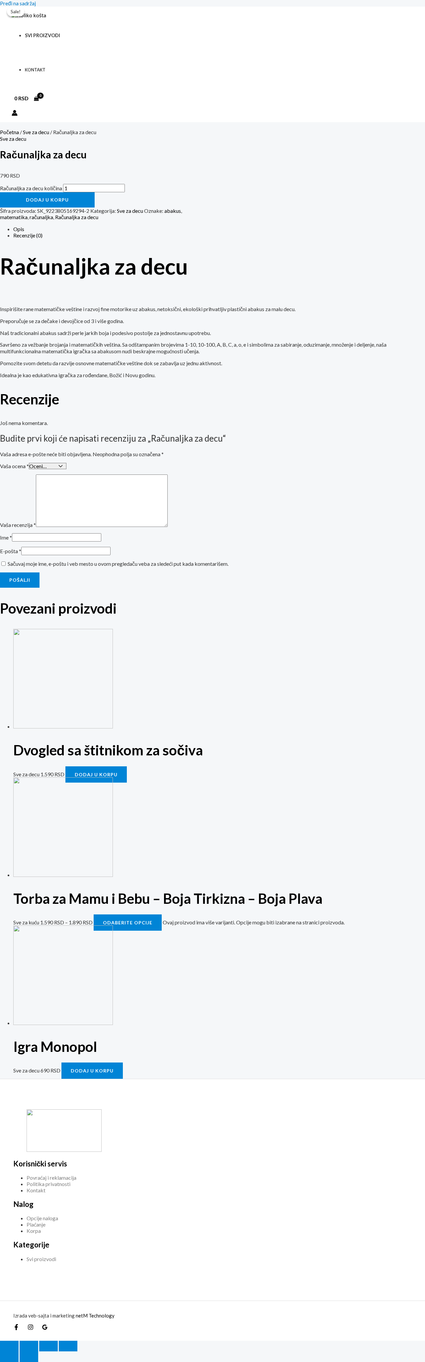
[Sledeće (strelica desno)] (29, 1356)
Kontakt (35, 69)
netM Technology (95, 1316)
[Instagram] (31, 1328)
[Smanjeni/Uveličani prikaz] (9, 1346)
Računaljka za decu (76, 217)
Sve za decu (36, 132)
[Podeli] (48, 1346)
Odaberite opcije (127, 922)
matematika (14, 217)
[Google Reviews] (45, 1328)
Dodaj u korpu (47, 200)
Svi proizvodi (42, 35)
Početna (9, 132)
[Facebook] (16, 1328)
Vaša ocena (14, 466)
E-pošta (10, 551)
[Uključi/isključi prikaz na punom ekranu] (29, 1346)
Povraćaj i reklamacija (51, 1177)
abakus (172, 211)
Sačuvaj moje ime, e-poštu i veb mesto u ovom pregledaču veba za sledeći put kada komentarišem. (118, 563)
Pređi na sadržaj (18, 3)
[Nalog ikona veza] (15, 113)
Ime (6, 537)
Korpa (34, 1231)
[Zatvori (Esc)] (68, 1346)
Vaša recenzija (18, 525)
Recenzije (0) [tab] (27, 235)
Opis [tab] (18, 229)
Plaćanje (36, 1224)
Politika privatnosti (48, 1184)
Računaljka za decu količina (31, 188)
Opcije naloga (42, 1218)
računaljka (41, 217)
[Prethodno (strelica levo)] (9, 1356)
